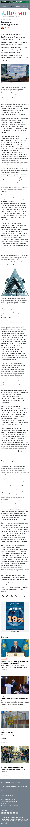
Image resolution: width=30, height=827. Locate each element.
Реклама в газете (6, 793)
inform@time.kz (5, 803)
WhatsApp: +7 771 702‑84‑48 (9, 805)
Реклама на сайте (15, 631)
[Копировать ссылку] (20, 596)
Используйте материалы (8, 785)
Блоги (18, 6)
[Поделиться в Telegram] (7, 596)
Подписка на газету (7, 795)
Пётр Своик (8, 28)
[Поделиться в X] (16, 596)
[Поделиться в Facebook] (2, 596)
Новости (3, 6)
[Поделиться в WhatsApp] (11, 596)
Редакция (4, 791)
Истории (11, 6)
